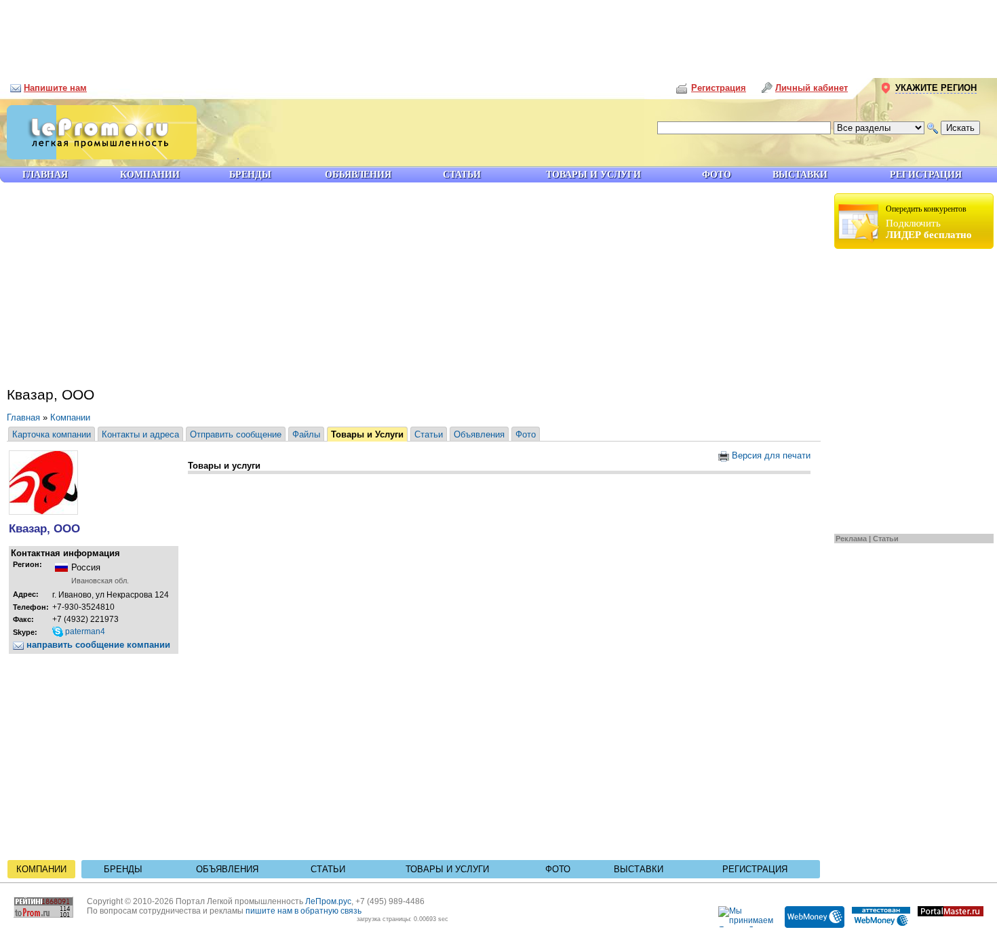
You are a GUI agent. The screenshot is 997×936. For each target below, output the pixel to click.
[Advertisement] (498, 33)
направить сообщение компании (97, 645)
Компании (70, 417)
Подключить (929, 222)
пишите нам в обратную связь (303, 911)
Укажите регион (936, 88)
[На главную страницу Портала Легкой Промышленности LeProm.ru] (98, 156)
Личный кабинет (811, 88)
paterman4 (84, 631)
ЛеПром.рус (328, 901)
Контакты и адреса (140, 434)
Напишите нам (55, 88)
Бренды (123, 869)
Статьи (886, 538)
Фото (525, 434)
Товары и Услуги (367, 434)
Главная (23, 417)
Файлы (306, 434)
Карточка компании (51, 434)
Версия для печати (769, 455)
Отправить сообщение (235, 434)
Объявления (479, 434)
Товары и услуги (447, 869)
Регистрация (754, 869)
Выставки (638, 869)
